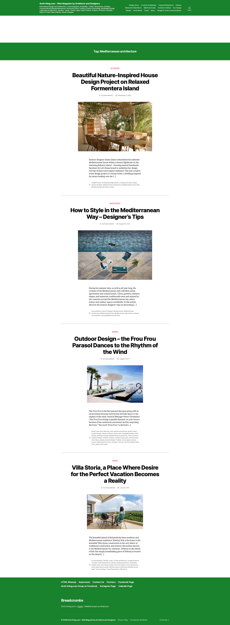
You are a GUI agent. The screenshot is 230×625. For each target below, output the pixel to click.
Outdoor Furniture (108, 438)
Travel (146, 10)
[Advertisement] (115, 29)
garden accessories (120, 431)
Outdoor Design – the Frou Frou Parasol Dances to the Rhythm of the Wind (115, 345)
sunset (93, 442)
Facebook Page (126, 582)
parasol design (110, 440)
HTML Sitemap (68, 582)
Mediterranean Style (107, 313)
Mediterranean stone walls (130, 185)
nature (130, 436)
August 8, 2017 (124, 359)
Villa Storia (123, 569)
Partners (111, 582)
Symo (109, 442)
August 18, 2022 (124, 224)
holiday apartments (122, 563)
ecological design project (110, 183)
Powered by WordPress (138, 620)
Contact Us (98, 582)
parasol (102, 440)
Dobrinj (113, 563)
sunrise (133, 440)
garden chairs (132, 431)
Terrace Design (129, 442)
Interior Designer (96, 185)
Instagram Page (108, 586)
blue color (99, 431)
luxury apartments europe (100, 567)
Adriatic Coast (108, 560)
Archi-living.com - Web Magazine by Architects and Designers (70, 4)
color (111, 431)
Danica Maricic (96, 311)
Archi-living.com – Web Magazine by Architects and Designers (91, 620)
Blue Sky (106, 431)
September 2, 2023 (124, 95)
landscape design (102, 436)
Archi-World (137, 10)
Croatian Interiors (133, 560)
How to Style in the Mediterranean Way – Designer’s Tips (115, 213)
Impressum (84, 582)
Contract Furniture (164, 8)
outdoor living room (121, 438)
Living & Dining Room (165, 5)
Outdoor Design (96, 438)
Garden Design (96, 433)
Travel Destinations (112, 569)
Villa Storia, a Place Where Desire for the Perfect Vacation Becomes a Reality (115, 474)
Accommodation (97, 560)
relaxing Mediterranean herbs (110, 315)
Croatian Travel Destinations (100, 563)
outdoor (135, 436)
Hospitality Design (128, 433)
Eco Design (177, 8)
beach (93, 431)
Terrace (120, 442)
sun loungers (126, 440)
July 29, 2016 (124, 488)
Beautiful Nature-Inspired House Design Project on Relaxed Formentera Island (115, 82)
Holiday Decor (134, 5)
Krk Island (121, 565)
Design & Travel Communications (169, 10)
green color (117, 433)
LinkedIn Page (125, 586)
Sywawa (114, 442)
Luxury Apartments (131, 565)
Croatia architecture (120, 560)
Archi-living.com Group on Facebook (79, 586)
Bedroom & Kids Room (133, 8)
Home (80, 606)
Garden (128, 10)
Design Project (96, 183)
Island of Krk (114, 565)
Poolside (118, 440)
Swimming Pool (102, 442)
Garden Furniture (107, 433)
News (153, 10)
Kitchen (178, 5)
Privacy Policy (123, 620)
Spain (112, 187)
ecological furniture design (128, 183)
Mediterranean (118, 311)
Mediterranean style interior (100, 187)
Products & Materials (148, 5)
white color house (101, 444)
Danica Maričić (108, 95)
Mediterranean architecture (112, 185)
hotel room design (103, 565)
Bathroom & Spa (150, 8)
